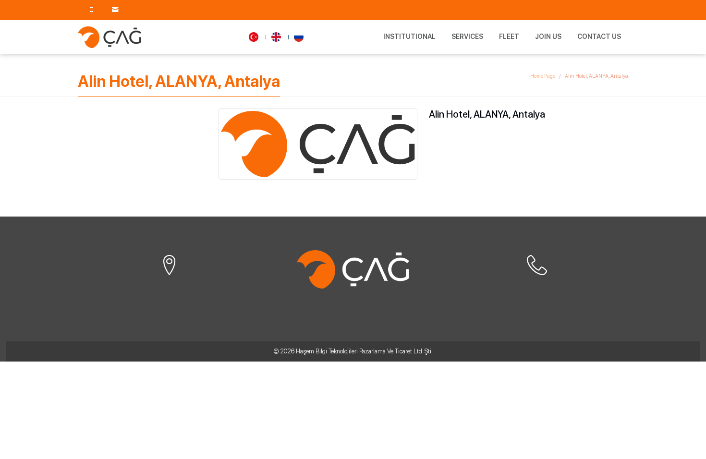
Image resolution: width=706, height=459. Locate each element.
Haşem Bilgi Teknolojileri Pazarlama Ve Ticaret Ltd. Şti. (364, 351)
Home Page (542, 76)
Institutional (409, 36)
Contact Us (599, 36)
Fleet (509, 36)
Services (467, 36)
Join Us (548, 36)
